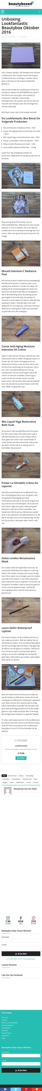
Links (3, 1038)
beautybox (6, 779)
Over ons (5, 1018)
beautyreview (27, 779)
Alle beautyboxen (8, 1025)
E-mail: (4, 945)
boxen (12, 782)
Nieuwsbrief (6, 1028)
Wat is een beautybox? (10, 1023)
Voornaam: (5, 937)
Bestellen (21, 758)
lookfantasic (20, 782)
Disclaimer (5, 1036)
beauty (21, 776)
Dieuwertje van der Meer (8, 37)
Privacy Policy (6, 1033)
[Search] (39, 12)
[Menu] (2, 12)
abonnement (12, 776)
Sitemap (5, 1030)
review (28, 782)
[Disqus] (21, 828)
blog (35, 779)
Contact (4, 1020)
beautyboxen (16, 779)
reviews (35, 782)
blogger (5, 782)
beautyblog (29, 776)
